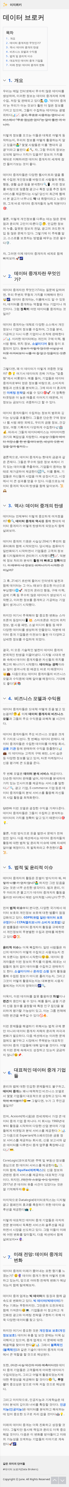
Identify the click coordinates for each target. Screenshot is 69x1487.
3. (10, 505)
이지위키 (16, 5)
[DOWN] (62, 1480)
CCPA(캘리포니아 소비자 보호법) (39, 922)
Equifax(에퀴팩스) (30, 1170)
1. (10, 80)
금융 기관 (9, 748)
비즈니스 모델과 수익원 (21, 51)
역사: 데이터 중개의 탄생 (22, 47)
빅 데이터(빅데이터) (46, 1301)
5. (10, 867)
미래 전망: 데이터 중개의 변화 (25, 65)
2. (10, 276)
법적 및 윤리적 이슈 (19, 56)
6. (10, 1073)
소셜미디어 (39, 344)
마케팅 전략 (15, 393)
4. (10, 698)
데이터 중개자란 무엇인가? (23, 43)
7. (10, 1257)
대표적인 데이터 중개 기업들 (24, 60)
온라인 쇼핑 (41, 971)
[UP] (54, 1480)
